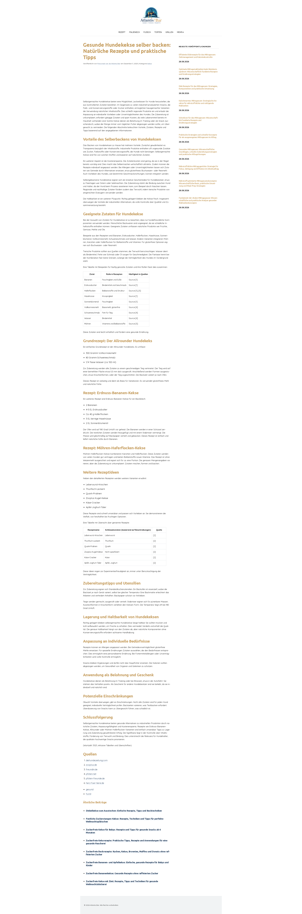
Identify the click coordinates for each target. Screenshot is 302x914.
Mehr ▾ (180, 32)
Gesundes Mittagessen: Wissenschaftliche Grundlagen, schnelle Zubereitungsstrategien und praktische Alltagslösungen (198, 151)
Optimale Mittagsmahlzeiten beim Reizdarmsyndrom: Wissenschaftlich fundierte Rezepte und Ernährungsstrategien (198, 71)
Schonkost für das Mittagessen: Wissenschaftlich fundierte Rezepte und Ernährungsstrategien (198, 120)
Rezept (121, 32)
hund (88, 793)
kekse (149, 64)
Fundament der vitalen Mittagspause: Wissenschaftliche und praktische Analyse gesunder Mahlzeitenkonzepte (198, 200)
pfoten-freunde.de (95, 778)
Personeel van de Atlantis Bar (108, 64)
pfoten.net (91, 773)
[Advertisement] (127, 83)
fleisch (147, 32)
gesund (89, 789)
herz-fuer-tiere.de (95, 783)
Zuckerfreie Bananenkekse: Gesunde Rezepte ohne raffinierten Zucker (122, 873)
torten (158, 32)
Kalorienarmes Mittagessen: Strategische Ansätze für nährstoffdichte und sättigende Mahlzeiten (198, 103)
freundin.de (91, 769)
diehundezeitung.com (96, 760)
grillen (169, 32)
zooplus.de (91, 764)
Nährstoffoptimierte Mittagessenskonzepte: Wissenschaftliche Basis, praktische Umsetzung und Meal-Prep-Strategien (198, 183)
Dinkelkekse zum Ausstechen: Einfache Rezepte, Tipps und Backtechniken (124, 810)
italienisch (134, 32)
